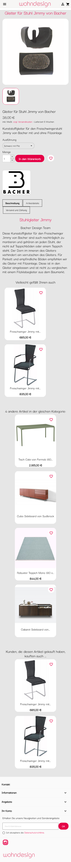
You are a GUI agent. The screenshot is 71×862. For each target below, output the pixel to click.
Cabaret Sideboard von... (35, 629)
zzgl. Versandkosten (22, 121)
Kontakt (6, 784)
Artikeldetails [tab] (32, 203)
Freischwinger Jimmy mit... (25, 331)
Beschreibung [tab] (12, 203)
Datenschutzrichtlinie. (34, 832)
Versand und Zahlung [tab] (16, 210)
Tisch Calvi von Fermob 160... (35, 459)
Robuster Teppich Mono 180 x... (35, 572)
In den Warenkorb (30, 158)
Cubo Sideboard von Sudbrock (35, 516)
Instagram (5, 842)
